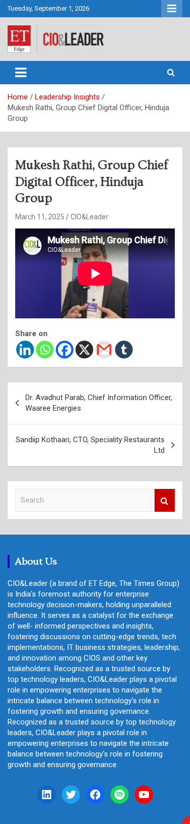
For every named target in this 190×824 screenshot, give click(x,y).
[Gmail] (104, 349)
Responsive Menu (171, 8)
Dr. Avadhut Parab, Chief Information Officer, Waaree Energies (98, 403)
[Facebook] (64, 349)
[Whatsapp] (45, 349)
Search (165, 500)
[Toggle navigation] (21, 72)
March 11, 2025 (39, 217)
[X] (84, 349)
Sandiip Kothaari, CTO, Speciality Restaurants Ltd (90, 445)
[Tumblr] (124, 349)
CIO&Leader (89, 217)
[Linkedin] (25, 349)
